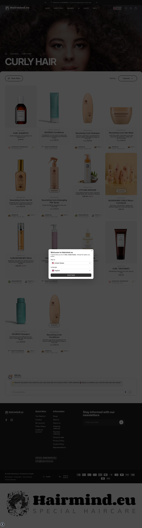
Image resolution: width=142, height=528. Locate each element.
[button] (2, 524)
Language (54, 267)
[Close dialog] (92, 251)
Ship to (53, 259)
